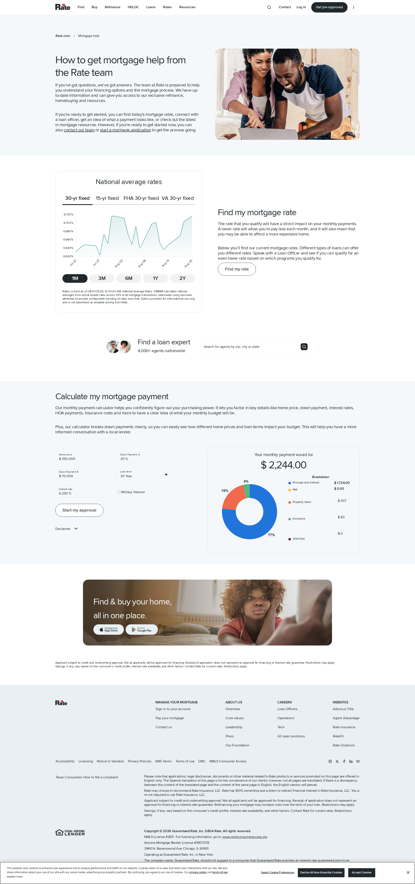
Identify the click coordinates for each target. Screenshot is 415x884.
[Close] (408, 872)
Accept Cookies (362, 872)
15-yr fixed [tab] (107, 198)
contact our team (79, 130)
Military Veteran (133, 492)
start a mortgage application (125, 130)
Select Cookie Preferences (277, 872)
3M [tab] (102, 278)
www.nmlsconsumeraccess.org (244, 837)
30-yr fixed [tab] (77, 198)
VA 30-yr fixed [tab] (178, 198)
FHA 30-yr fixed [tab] (141, 198)
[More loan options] (353, 7)
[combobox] (145, 474)
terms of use (220, 872)
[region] (207, 873)
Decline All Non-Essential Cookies (321, 872)
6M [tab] (128, 278)
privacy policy (198, 872)
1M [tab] (75, 278)
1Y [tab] (155, 278)
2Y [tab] (182, 278)
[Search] (304, 346)
